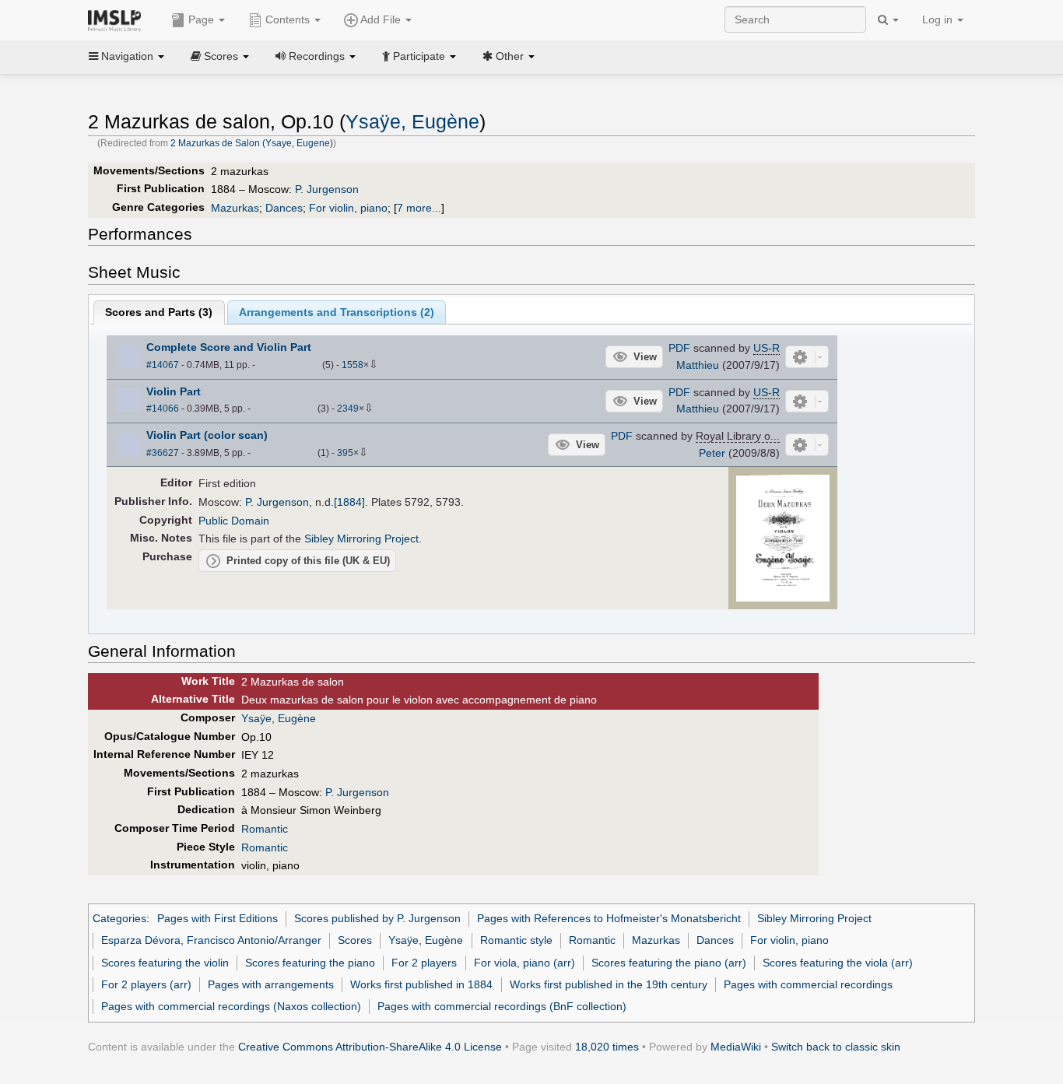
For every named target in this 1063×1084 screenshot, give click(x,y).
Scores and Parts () (158, 312)
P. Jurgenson (327, 189)
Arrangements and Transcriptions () (336, 312)
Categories (119, 918)
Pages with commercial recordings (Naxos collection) (231, 1006)
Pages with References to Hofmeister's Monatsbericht (609, 918)
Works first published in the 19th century (608, 984)
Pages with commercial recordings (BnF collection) (501, 1006)
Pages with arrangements (271, 984)
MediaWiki (735, 1046)
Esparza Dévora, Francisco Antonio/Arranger (211, 940)
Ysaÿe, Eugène (412, 121)
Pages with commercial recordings (808, 984)
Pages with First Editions (217, 918)
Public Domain (233, 520)
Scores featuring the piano (310, 962)
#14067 (162, 365)
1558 (352, 365)
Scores (355, 940)
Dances (284, 208)
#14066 (162, 408)
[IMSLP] (118, 19)
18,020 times (607, 1046)
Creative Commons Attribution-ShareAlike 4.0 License (370, 1046)
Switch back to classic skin (835, 1046)
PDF (679, 348)
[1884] (349, 502)
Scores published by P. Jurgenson (377, 918)
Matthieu (697, 365)
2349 (348, 408)
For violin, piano (348, 208)
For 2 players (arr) (146, 984)
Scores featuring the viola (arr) (838, 962)
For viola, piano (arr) (524, 962)
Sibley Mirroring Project (361, 538)
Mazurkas (235, 208)
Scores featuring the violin (165, 962)
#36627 (162, 452)
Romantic (264, 829)
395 (345, 452)
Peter (712, 453)
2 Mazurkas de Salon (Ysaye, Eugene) (251, 143)
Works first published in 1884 (421, 984)
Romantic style (516, 940)
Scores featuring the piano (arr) (668, 962)
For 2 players (424, 962)
